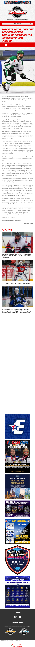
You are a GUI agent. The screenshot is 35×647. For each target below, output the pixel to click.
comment (6, 44)
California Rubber (18, 12)
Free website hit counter (17, 646)
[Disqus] (17, 342)
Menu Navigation (17, 23)
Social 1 (19, 617)
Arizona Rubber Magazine (10, 626)
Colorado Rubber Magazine (24, 626)
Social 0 (15, 617)
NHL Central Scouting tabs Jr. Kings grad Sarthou (16, 283)
